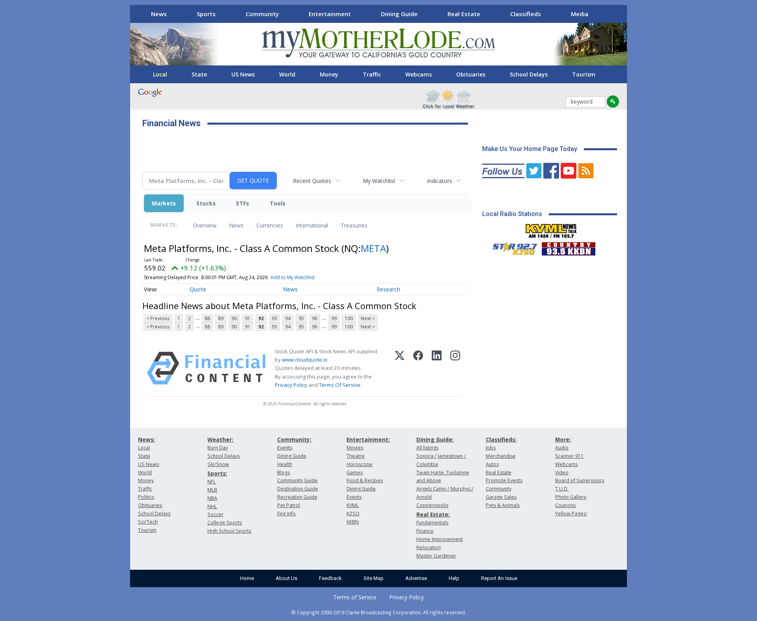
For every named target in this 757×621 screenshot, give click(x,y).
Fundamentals (432, 522)
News (159, 14)
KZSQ (353, 513)
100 (349, 318)
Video (562, 472)
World (287, 74)
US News (243, 74)
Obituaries (470, 74)
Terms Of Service (339, 384)
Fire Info (286, 513)
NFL (211, 481)
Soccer (215, 514)
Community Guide (297, 480)
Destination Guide (297, 488)
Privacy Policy (291, 384)
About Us (286, 578)
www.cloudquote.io (305, 359)
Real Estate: (433, 514)
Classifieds (525, 14)
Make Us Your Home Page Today (529, 149)
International (312, 225)
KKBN (353, 521)
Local (160, 74)
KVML (353, 505)
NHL (212, 506)
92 (261, 318)
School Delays (529, 74)
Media (579, 14)
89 (221, 318)
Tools (277, 203)
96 (314, 318)
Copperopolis (432, 505)
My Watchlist (379, 181)
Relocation (428, 547)
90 (234, 318)
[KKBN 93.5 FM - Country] (568, 247)
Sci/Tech (148, 521)
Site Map (374, 578)
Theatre (356, 456)
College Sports (224, 522)
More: (563, 439)
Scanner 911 (569, 456)
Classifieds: (501, 439)
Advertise (416, 578)
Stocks (206, 203)
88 (207, 318)
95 (301, 318)
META (373, 248)
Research (388, 289)
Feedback (330, 578)
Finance (425, 531)
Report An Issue (499, 578)
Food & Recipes (365, 480)
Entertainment (330, 14)
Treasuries (354, 225)
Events (284, 447)
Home (247, 578)
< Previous (158, 318)
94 (288, 318)
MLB (212, 490)
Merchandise (501, 456)
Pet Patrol (288, 505)
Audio (562, 447)
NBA (212, 498)
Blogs (283, 472)
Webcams (418, 74)
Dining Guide (399, 14)
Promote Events (504, 480)
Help (454, 578)
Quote (198, 289)
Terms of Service (355, 597)
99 (334, 318)
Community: (294, 439)
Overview (204, 225)
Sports (206, 14)
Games (355, 472)
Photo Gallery (570, 497)
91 (247, 318)
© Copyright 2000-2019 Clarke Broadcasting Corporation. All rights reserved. (378, 612)
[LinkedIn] (437, 368)
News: (146, 439)
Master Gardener (436, 555)
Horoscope (360, 464)
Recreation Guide (297, 497)
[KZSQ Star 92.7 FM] (511, 247)
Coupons (565, 505)
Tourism (583, 74)
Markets (164, 203)
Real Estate (463, 14)
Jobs (491, 447)
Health (284, 464)
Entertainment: (368, 439)
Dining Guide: (435, 439)
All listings (427, 447)
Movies (355, 447)
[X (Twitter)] (400, 368)
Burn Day (217, 447)
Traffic (372, 74)
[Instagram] (455, 368)
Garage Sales (501, 497)
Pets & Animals (503, 505)
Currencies (269, 225)
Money (329, 74)
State (199, 74)
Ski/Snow (218, 464)
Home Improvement (439, 539)
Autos (492, 464)
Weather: (220, 439)
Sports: (217, 473)
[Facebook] (418, 368)
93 (274, 318)
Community (262, 14)
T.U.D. (562, 488)
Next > (368, 318)
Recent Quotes (312, 181)
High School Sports (229, 531)
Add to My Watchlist (292, 277)
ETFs (242, 203)
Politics (146, 497)
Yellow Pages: (571, 513)
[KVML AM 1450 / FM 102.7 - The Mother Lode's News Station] (551, 228)
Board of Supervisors (579, 480)
